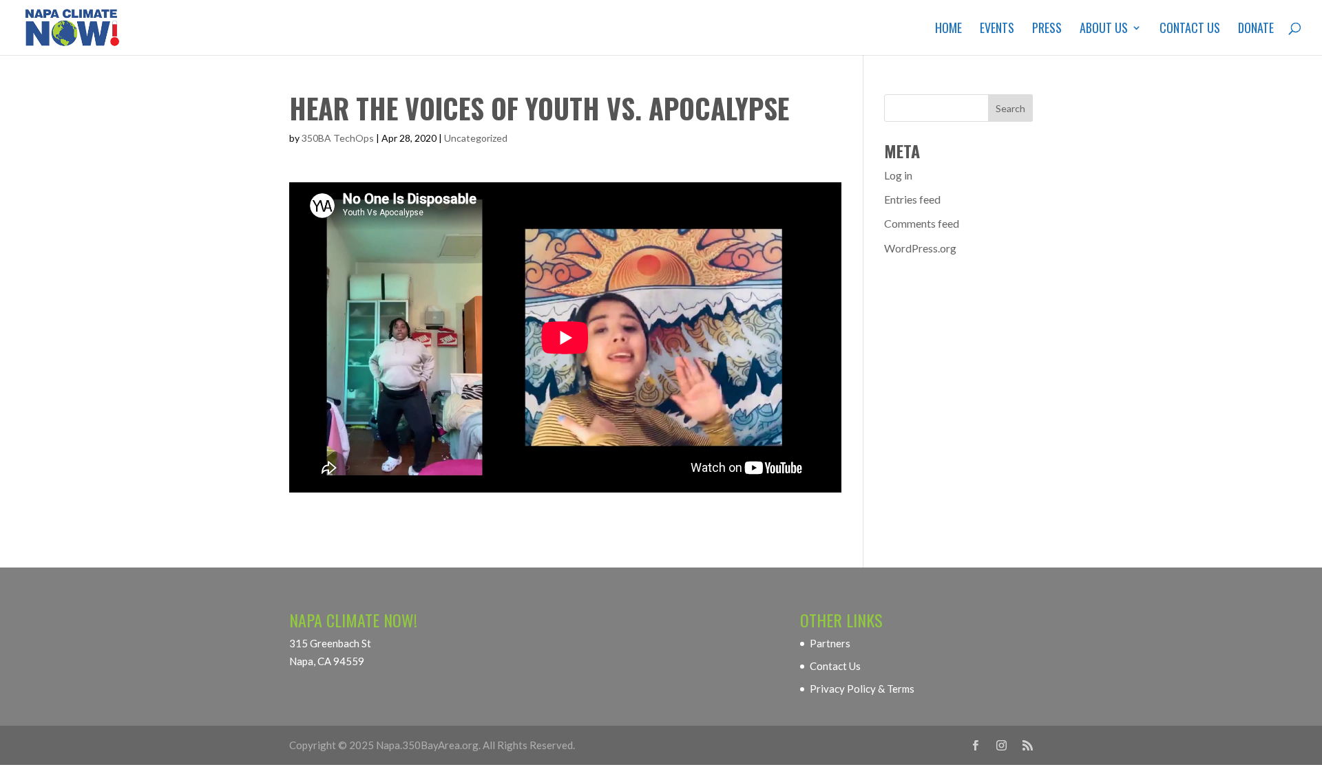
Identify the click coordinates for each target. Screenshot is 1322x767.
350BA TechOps (338, 138)
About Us (1104, 29)
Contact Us (1190, 29)
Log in (898, 175)
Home (948, 29)
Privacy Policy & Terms (862, 688)
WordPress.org (920, 248)
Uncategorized (475, 138)
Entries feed (912, 199)
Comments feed (921, 223)
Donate (1256, 29)
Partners (830, 643)
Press (1047, 29)
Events (997, 29)
